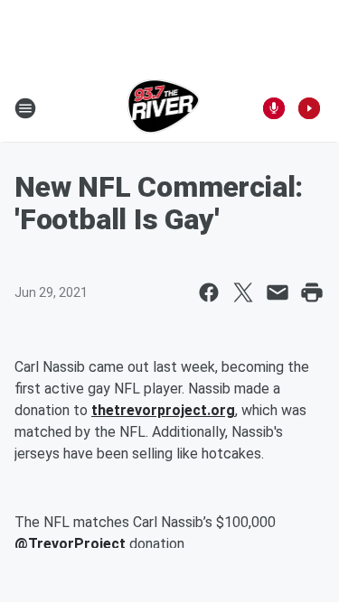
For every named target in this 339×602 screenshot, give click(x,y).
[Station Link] (164, 108)
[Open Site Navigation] (25, 108)
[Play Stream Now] (309, 108)
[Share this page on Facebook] (208, 292)
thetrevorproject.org (163, 410)
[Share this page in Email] (277, 292)
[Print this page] (312, 292)
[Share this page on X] (243, 292)
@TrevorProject (70, 543)
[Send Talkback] (274, 108)
